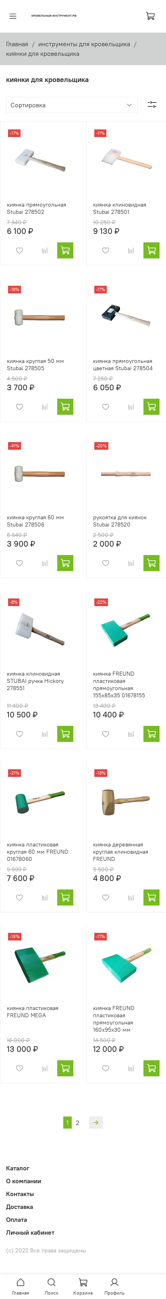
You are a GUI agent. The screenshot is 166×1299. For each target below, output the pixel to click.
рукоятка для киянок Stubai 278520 (120, 521)
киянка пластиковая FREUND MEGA (32, 1011)
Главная (17, 44)
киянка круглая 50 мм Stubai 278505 (35, 364)
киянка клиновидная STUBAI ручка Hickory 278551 (35, 681)
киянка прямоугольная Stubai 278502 (36, 208)
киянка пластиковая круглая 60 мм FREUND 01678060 (37, 852)
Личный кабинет (30, 1232)
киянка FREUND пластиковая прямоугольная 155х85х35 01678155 (119, 684)
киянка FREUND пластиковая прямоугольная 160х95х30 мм (114, 1018)
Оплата (16, 1219)
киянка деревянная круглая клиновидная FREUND (120, 852)
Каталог (17, 1168)
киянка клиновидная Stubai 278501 (119, 208)
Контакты (20, 1194)
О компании (23, 1181)
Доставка (19, 1207)
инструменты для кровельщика (84, 44)
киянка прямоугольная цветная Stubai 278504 (123, 364)
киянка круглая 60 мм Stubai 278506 (35, 521)
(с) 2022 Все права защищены (46, 1250)
